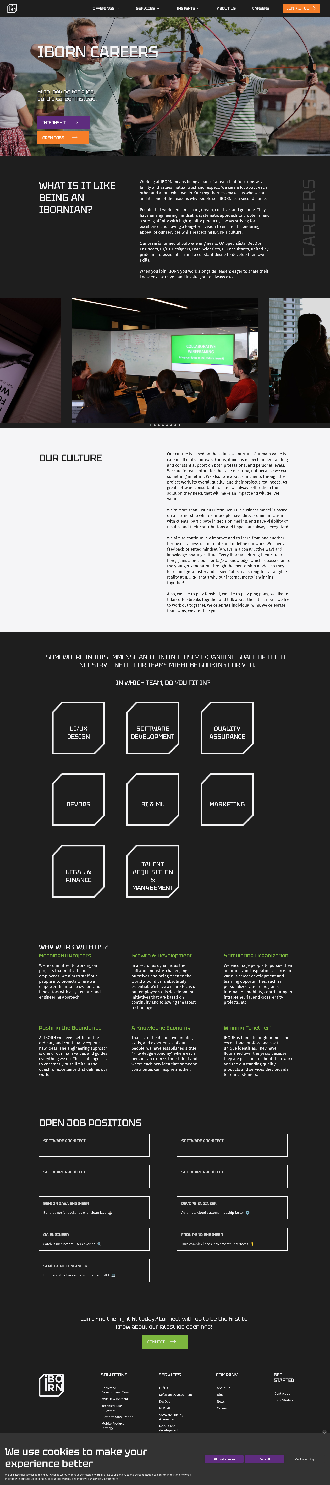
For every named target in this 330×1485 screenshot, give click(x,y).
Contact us (282, 1393)
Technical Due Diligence (112, 1408)
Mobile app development (168, 1428)
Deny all (264, 1459)
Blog (220, 1395)
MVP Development (115, 1399)
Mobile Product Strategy (113, 1426)
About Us (226, 8)
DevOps (164, 1402)
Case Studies (283, 1400)
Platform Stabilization (117, 1417)
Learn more (111, 1478)
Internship (54, 122)
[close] (324, 1433)
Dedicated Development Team (116, 1390)
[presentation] (2, 360)
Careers (222, 1408)
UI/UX (163, 1388)
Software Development (175, 1395)
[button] (150, 425)
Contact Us (298, 8)
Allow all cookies (224, 1459)
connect (156, 1342)
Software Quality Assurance (171, 1417)
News (221, 1402)
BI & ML (165, 1408)
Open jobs (53, 137)
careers (260, 8)
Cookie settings (305, 1459)
